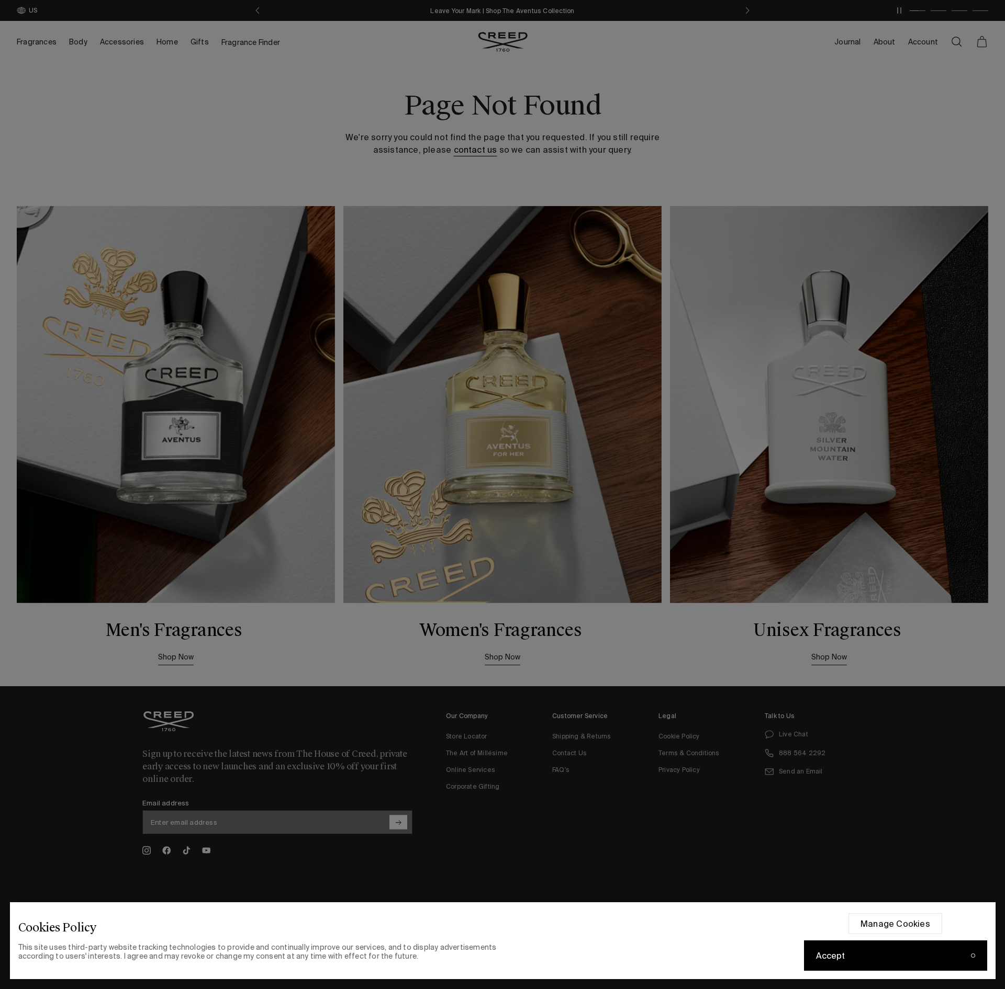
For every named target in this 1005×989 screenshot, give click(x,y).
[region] (503, 940)
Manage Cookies (895, 923)
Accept (830, 955)
